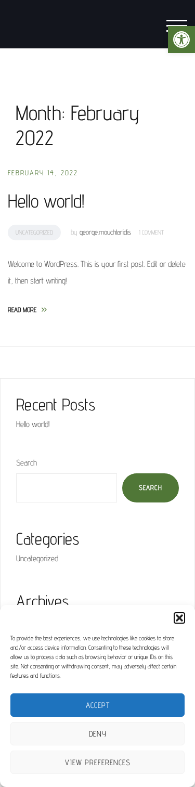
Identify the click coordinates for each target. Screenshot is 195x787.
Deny (98, 733)
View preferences (98, 762)
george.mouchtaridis (105, 232)
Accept (98, 705)
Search (26, 463)
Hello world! (46, 200)
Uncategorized (34, 232)
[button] (181, 39)
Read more (27, 309)
